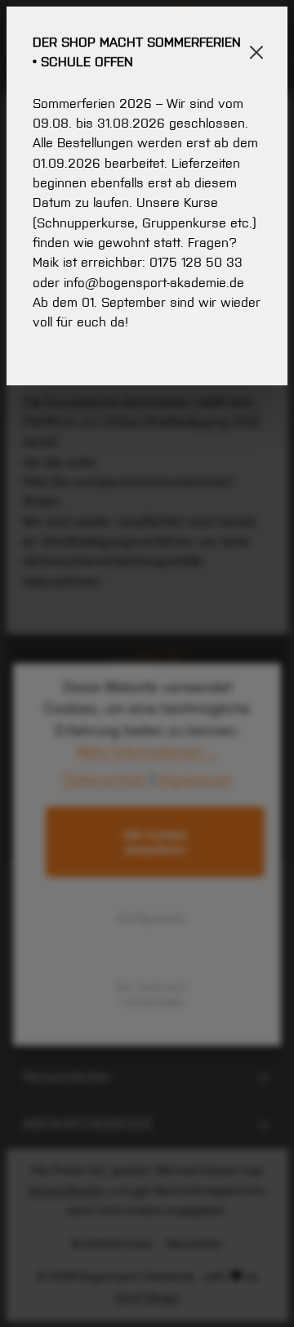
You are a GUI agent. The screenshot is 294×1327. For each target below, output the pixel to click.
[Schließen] (257, 52)
